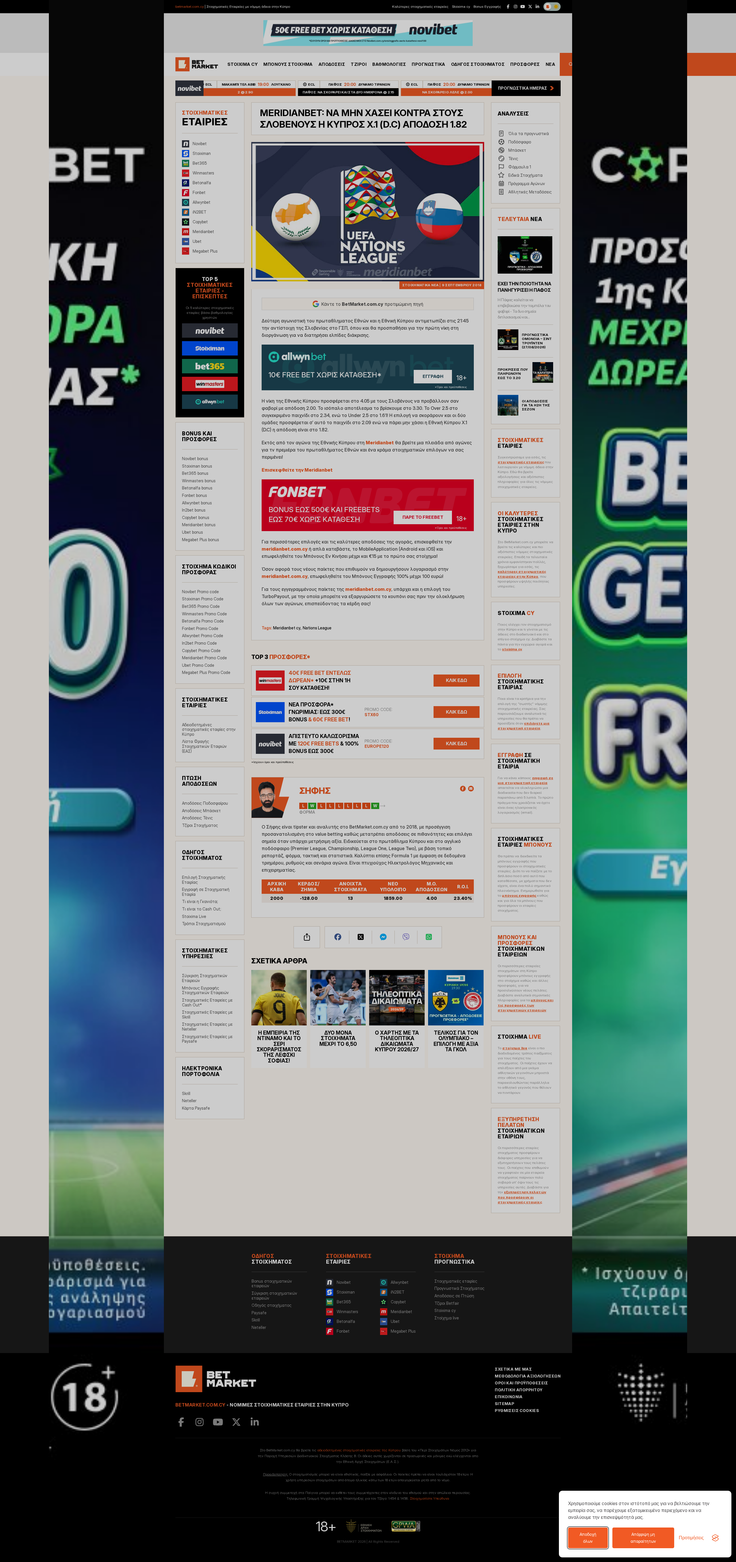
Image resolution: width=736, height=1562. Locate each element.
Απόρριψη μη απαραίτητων (643, 1538)
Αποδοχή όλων (588, 1538)
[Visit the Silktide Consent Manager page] (715, 1538)
